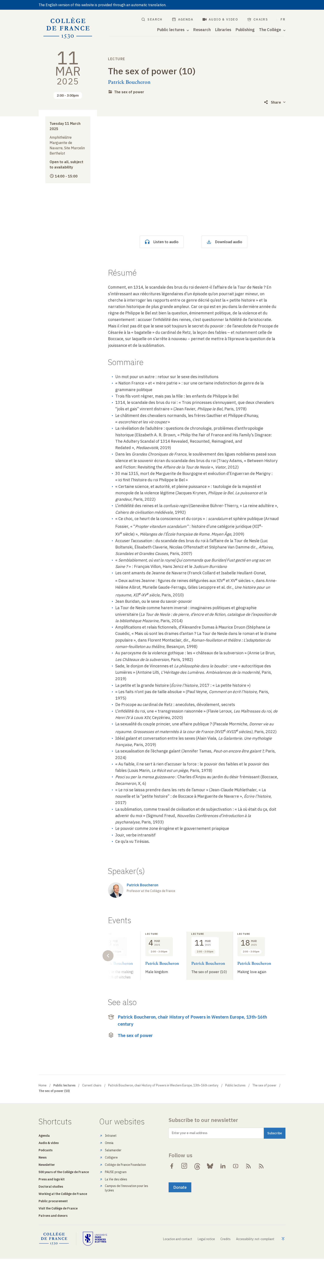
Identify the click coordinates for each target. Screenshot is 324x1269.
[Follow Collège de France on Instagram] (184, 1166)
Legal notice (206, 1239)
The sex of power (129, 92)
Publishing (245, 29)
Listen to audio (166, 242)
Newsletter (47, 1165)
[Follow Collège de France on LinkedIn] (223, 1166)
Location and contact (177, 1239)
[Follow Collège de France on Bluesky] (210, 1166)
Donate (180, 1187)
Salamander (113, 1150)
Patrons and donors (53, 1216)
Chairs (260, 19)
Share (276, 102)
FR (283, 19)
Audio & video (223, 19)
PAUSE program (116, 1172)
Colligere (111, 1157)
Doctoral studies (51, 1187)
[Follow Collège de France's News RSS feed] (248, 1166)
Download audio (228, 242)
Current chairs (91, 1085)
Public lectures (235, 1085)
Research (202, 29)
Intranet (111, 1136)
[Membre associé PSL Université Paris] (95, 1238)
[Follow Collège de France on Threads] (197, 1166)
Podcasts (45, 1150)
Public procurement (53, 1201)
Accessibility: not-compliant (255, 1239)
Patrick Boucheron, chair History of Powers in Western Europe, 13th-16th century (192, 1020)
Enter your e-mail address (189, 1133)
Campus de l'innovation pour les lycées (126, 1188)
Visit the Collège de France (58, 1208)
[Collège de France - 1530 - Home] (68, 28)
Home (43, 1085)
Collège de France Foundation (125, 1165)
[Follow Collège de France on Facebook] (172, 1166)
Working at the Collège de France (63, 1194)
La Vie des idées (116, 1179)
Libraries (223, 29)
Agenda (185, 19)
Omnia (109, 1143)
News (43, 1157)
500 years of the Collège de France (64, 1172)
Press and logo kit (52, 1179)
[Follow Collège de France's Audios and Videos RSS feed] (261, 1166)
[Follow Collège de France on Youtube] (236, 1166)
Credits (225, 1239)
